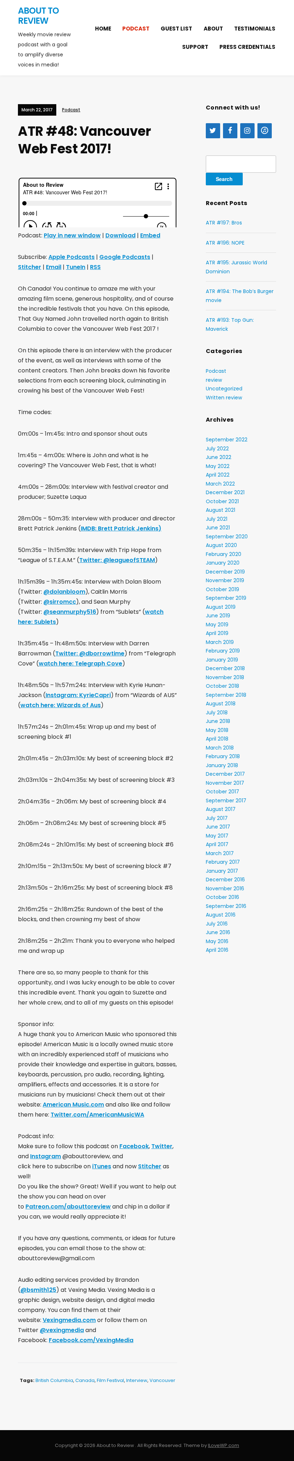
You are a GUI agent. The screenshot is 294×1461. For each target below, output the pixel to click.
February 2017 (223, 862)
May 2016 (217, 941)
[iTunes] (264, 130)
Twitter (161, 1146)
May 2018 (217, 730)
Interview (136, 1380)
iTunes (101, 1166)
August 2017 (221, 809)
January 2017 (222, 871)
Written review (224, 397)
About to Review (38, 16)
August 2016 (221, 914)
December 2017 (225, 774)
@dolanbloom (64, 592)
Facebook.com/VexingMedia (91, 1340)
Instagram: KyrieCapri (78, 695)
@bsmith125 (38, 1290)
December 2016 (225, 879)
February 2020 (223, 554)
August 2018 (221, 703)
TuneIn (75, 267)
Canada (85, 1380)
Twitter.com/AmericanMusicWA (97, 1114)
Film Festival (110, 1380)
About (213, 28)
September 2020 (227, 536)
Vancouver (162, 1380)
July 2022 (217, 448)
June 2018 (218, 721)
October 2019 (222, 589)
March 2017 (220, 853)
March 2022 (220, 483)
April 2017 (217, 844)
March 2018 (220, 747)
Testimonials (254, 28)
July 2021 (216, 519)
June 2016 (218, 932)
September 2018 (226, 695)
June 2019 (218, 615)
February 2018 (223, 756)
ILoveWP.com (223, 1445)
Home (103, 28)
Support (195, 47)
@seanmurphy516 (69, 612)
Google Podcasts (124, 257)
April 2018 (217, 738)
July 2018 (217, 712)
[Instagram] (247, 130)
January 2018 (222, 765)
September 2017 (226, 800)
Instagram (45, 1156)
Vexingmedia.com (69, 1320)
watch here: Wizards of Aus (60, 705)
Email (53, 267)
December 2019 (225, 571)
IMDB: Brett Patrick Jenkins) (121, 528)
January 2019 (222, 659)
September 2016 (226, 906)
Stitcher (29, 267)
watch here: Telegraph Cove (80, 663)
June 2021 (218, 527)
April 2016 (217, 950)
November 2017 (225, 783)
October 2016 (222, 897)
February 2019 (223, 650)
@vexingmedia (62, 1330)
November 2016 (225, 888)
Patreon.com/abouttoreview (68, 1206)
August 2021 (220, 510)
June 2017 (218, 826)
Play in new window (72, 235)
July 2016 (217, 923)
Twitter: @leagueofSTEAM (117, 560)
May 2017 (217, 835)
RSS (95, 267)
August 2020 (221, 545)
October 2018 (222, 686)
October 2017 (222, 791)
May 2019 (217, 624)
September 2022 (226, 439)
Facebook (134, 1146)
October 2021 (222, 501)
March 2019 (220, 642)
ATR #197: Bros (224, 222)
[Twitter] (213, 130)
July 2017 (217, 818)
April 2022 (217, 474)
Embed (150, 235)
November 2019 (225, 580)
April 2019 (217, 633)
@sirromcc (59, 602)
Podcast (136, 28)
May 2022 (217, 466)
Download (120, 235)
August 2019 (221, 607)
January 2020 (223, 562)
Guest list (176, 28)
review (214, 380)
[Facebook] (230, 130)
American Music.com (73, 1104)
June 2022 (218, 457)
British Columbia (54, 1380)
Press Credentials (247, 47)
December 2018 (225, 668)
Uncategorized (224, 388)
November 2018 (225, 677)
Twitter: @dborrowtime (89, 653)
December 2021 (225, 492)
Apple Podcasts (71, 257)
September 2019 (226, 598)
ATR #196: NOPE (225, 242)
